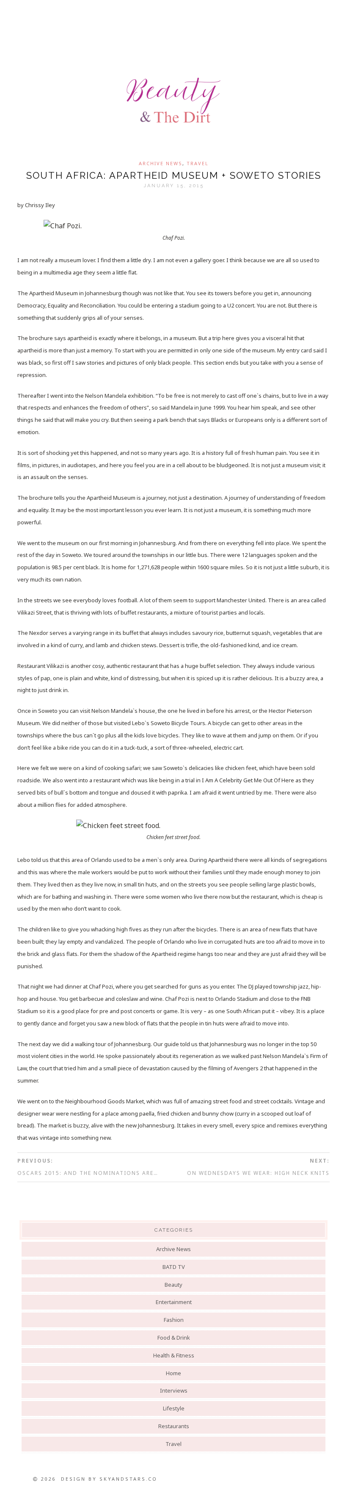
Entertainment (174, 1302)
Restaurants (173, 1426)
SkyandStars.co (128, 1479)
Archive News (160, 163)
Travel (198, 163)
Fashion (174, 1320)
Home (173, 1373)
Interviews (173, 1390)
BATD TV (173, 1267)
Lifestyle (174, 1408)
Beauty (173, 1284)
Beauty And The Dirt (173, 100)
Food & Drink (173, 1337)
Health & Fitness (173, 1355)
